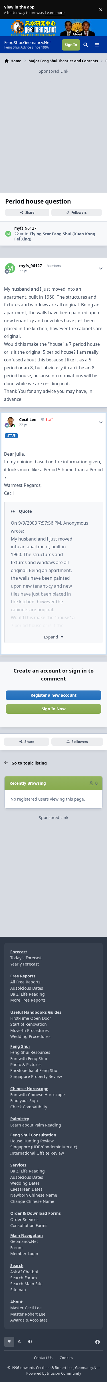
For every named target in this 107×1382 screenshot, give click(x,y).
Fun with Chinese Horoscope (37, 1094)
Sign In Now (54, 708)
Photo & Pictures (26, 1064)
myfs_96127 (25, 228)
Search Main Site (26, 1283)
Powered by (53, 1373)
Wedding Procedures (30, 1036)
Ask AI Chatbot (24, 1271)
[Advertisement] (53, 127)
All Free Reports (25, 982)
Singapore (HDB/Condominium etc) (43, 1146)
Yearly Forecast (24, 964)
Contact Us (43, 1357)
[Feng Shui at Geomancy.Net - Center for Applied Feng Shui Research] (33, 22)
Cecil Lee (27, 419)
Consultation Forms (28, 1225)
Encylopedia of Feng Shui (34, 1070)
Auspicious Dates (26, 988)
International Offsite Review (37, 1153)
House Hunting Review (32, 1141)
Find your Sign (24, 1100)
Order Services (24, 1219)
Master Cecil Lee (26, 1307)
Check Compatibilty (28, 1106)
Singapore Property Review (36, 1076)
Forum (16, 1247)
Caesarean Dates (26, 1189)
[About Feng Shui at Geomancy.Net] (83, 22)
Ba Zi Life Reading (27, 994)
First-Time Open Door (30, 1018)
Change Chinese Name (32, 1201)
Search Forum (23, 1277)
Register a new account (53, 695)
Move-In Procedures (29, 1030)
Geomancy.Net (24, 1241)
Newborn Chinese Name (33, 1195)
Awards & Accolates (29, 1320)
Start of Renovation (28, 1024)
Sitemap (18, 1289)
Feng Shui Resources (30, 1052)
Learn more (11, 9)
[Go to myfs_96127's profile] (8, 234)
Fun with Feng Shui (28, 1058)
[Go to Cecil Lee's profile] (10, 422)
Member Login (24, 1253)
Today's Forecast (26, 957)
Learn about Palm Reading (35, 1125)
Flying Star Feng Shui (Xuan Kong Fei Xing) (54, 236)
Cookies (66, 1357)
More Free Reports (28, 1000)
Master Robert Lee (27, 1314)
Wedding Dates (25, 1183)
